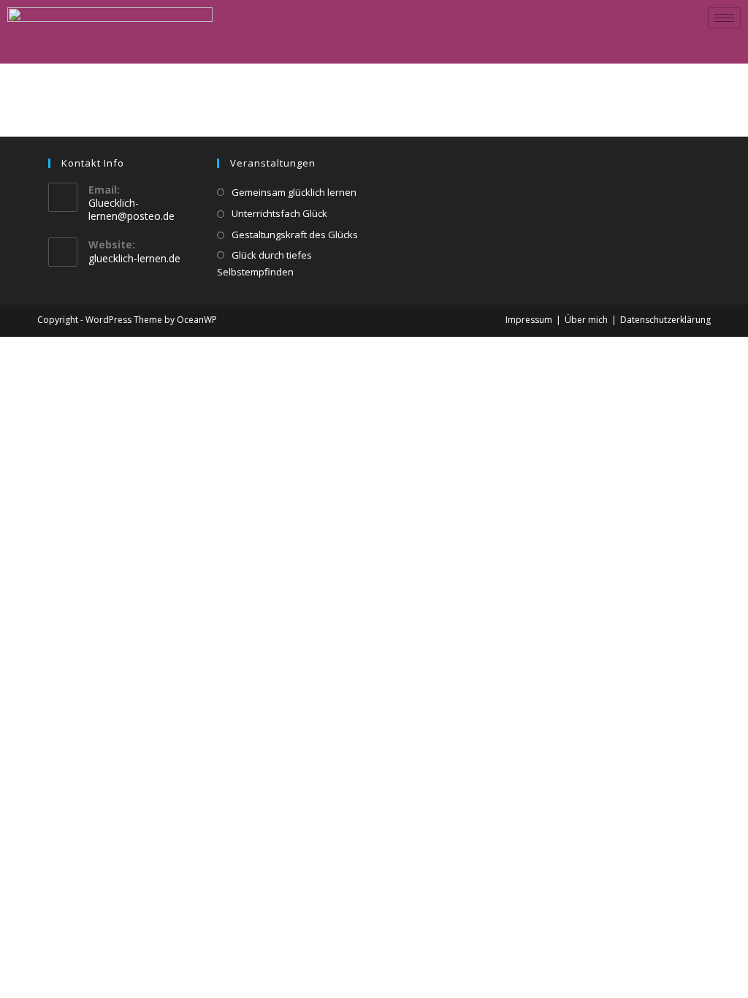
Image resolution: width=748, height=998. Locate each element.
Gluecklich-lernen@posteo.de (131, 209)
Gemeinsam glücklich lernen (294, 192)
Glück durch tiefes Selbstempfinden (264, 263)
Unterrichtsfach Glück (279, 213)
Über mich (586, 319)
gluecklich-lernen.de (134, 258)
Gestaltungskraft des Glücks (295, 234)
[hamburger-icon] (724, 17)
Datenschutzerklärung (665, 319)
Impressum (528, 319)
